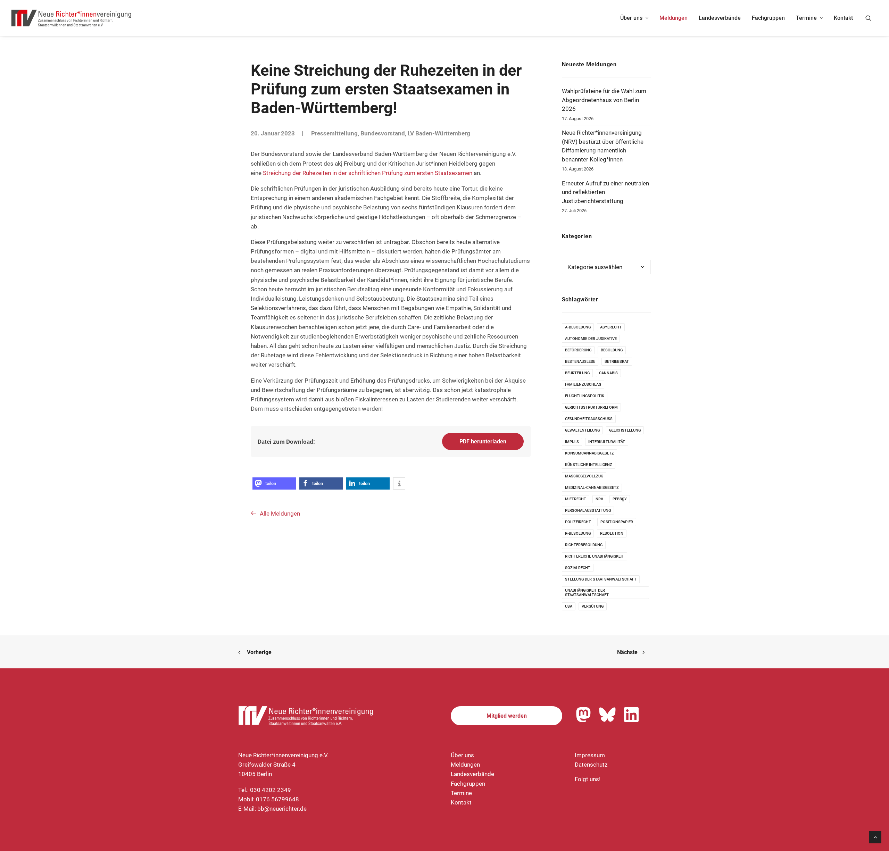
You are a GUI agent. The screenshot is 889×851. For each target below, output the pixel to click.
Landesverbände (720, 18)
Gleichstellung (625, 430)
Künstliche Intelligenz (588, 464)
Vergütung (593, 606)
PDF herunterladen (482, 441)
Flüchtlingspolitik (584, 396)
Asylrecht (611, 327)
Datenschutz (591, 764)
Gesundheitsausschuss (589, 419)
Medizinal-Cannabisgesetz (592, 487)
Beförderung (578, 350)
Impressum (590, 755)
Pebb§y (620, 499)
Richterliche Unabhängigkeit (594, 556)
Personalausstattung (588, 510)
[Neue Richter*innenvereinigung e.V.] (71, 18)
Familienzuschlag (583, 384)
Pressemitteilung (334, 133)
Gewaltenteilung (582, 430)
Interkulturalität (606, 442)
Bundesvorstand (382, 133)
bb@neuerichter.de (282, 808)
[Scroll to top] (875, 836)
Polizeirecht (578, 522)
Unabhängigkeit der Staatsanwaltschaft (587, 592)
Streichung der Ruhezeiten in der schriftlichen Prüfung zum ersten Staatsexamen (367, 172)
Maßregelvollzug (584, 476)
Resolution (611, 533)
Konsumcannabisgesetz (589, 453)
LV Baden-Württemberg (439, 133)
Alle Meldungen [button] (280, 513)
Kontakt (843, 18)
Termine (806, 18)
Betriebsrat (617, 361)
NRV (599, 499)
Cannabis (608, 373)
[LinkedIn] (631, 714)
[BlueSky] (607, 714)
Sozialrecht (577, 568)
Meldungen (673, 18)
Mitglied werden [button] (507, 715)
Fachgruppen (768, 18)
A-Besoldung (578, 327)
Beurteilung (577, 373)
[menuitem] (634, 18)
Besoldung (612, 350)
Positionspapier (616, 522)
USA (568, 606)
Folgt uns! (587, 779)
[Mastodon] (583, 714)
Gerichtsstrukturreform (591, 407)
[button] (871, 18)
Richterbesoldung (584, 545)
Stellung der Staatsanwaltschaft (601, 579)
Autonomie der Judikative (591, 338)
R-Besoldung (578, 533)
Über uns (631, 18)
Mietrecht (575, 499)
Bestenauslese (580, 361)
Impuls (572, 442)
